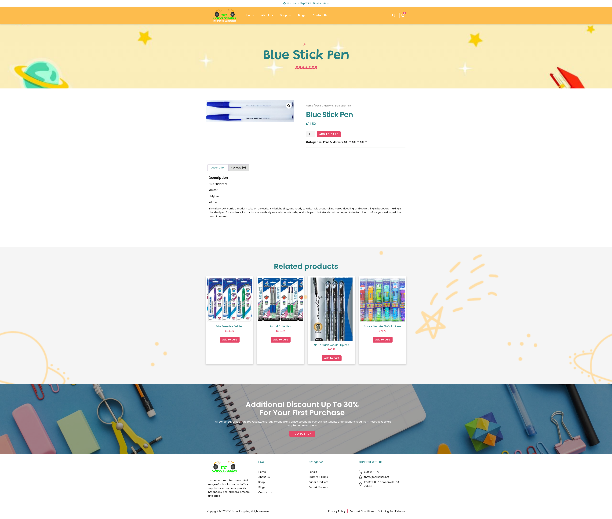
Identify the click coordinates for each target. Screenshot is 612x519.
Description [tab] (218, 167)
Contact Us (320, 15)
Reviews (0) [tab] (238, 167)
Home (250, 15)
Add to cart (328, 134)
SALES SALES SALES (355, 142)
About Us (267, 15)
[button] (393, 15)
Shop (283, 15)
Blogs (301, 15)
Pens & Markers (324, 105)
